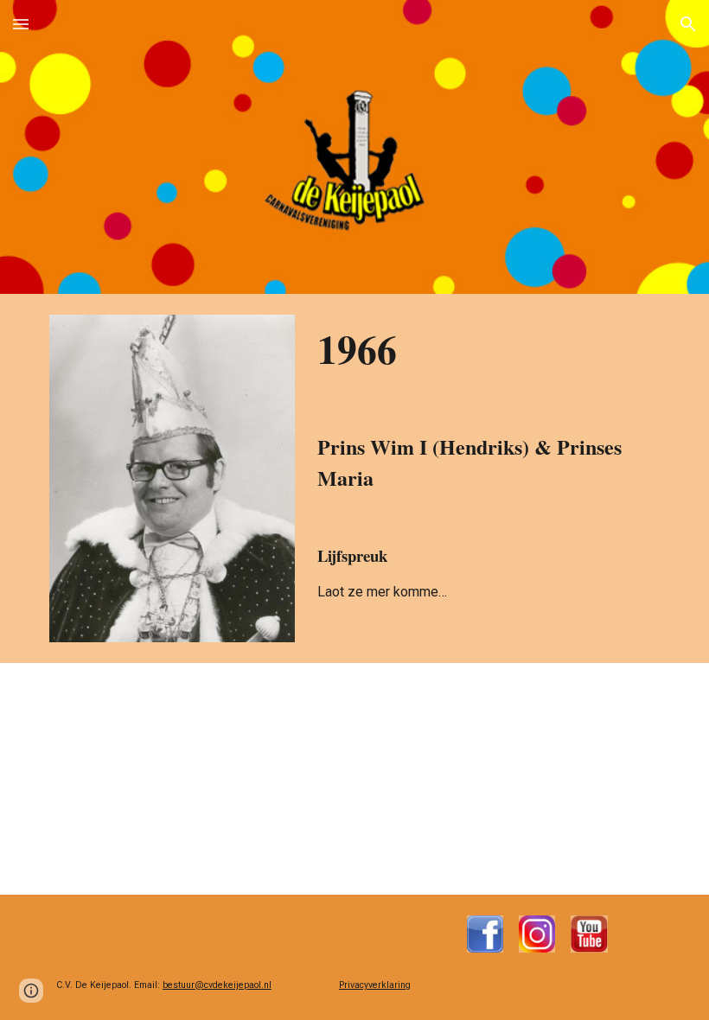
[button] (21, 24)
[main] (485, 462)
